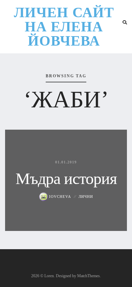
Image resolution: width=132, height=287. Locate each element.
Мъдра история (66, 178)
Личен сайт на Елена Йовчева (64, 26)
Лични (86, 196)
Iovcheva (59, 196)
